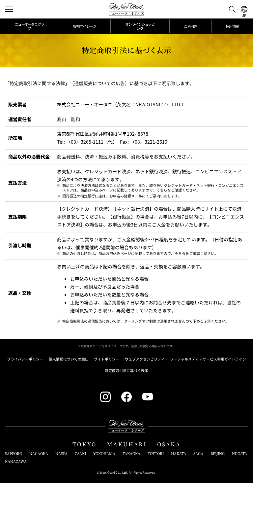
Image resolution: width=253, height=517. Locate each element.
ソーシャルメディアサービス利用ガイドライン (208, 359)
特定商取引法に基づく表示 (126, 370)
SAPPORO (13, 453)
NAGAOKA (38, 453)
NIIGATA (239, 453)
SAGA (198, 453)
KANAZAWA (16, 461)
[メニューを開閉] (9, 9)
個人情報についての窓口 (69, 359)
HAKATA (178, 453)
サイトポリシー (106, 359)
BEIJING (218, 453)
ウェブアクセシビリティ (145, 359)
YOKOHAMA (104, 453)
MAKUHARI (127, 444)
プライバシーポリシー (25, 359)
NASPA (61, 453)
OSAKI (80, 453)
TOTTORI (156, 453)
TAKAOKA (131, 453)
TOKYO (84, 444)
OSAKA (169, 444)
